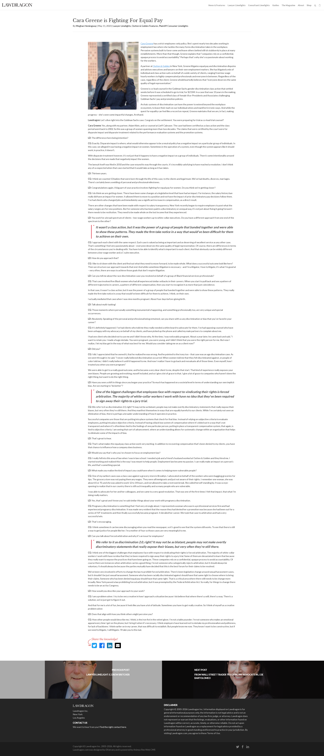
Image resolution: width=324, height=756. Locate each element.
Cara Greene (147, 43)
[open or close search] (315, 5)
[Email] (118, 645)
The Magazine (288, 5)
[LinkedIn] (247, 747)
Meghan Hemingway (86, 25)
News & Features (216, 5)
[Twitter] (237, 747)
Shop (309, 5)
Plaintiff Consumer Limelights (173, 25)
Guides (275, 5)
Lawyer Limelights (237, 5)
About (301, 5)
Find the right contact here (113, 727)
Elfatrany (110, 749)
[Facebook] (242, 747)
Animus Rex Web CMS (144, 749)
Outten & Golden (161, 66)
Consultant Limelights (259, 5)
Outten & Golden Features (145, 25)
